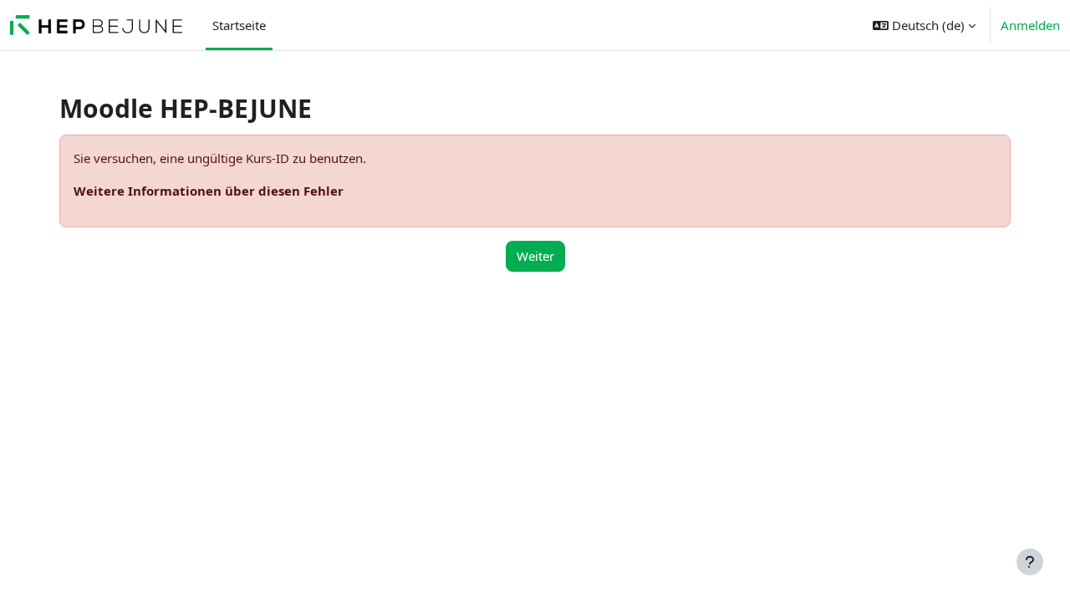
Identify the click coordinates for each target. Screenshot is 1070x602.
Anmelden (1030, 25)
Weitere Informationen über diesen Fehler (209, 190)
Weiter (535, 255)
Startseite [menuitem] (239, 25)
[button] (924, 25)
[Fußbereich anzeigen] (1029, 561)
